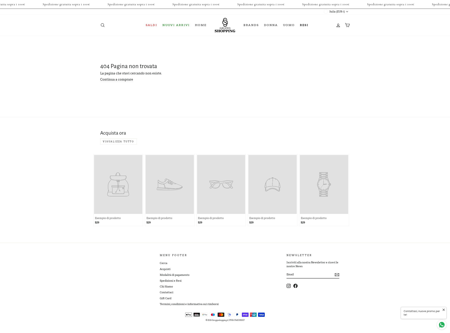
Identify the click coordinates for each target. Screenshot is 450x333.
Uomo (289, 25)
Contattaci (166, 292)
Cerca (163, 263)
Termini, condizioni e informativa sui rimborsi (189, 304)
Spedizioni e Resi (171, 280)
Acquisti (165, 269)
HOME (201, 25)
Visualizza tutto (118, 141)
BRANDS (251, 25)
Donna (271, 25)
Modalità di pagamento (174, 275)
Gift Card (165, 298)
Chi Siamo (166, 286)
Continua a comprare (116, 79)
